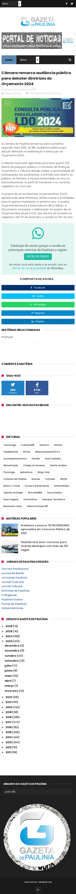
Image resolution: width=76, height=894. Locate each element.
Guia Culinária (53, 458)
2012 (9, 747)
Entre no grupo (38, 256)
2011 (8, 752)
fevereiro (12, 691)
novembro (12, 650)
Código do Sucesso (34, 465)
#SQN (63, 479)
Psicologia (9, 472)
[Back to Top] (38, 889)
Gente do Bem (58, 465)
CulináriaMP (27, 445)
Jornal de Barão (12, 573)
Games (36, 479)
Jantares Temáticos (53, 499)
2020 (9, 707)
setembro (12, 661)
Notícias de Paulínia (15, 591)
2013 (9, 742)
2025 (9, 631)
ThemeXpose (45, 882)
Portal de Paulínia (13, 604)
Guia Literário (54, 492)
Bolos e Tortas (12, 485)
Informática (30, 499)
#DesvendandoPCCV (47, 451)
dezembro (12, 645)
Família (36, 458)
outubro (11, 656)
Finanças (56, 93)
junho (9, 670)
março (10, 686)
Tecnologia (10, 445)
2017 (9, 722)
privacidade (39, 268)
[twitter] (72, 3)
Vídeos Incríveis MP (37, 506)
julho (8, 666)
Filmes (26, 451)
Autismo (44, 445)
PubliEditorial (11, 451)
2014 (9, 737)
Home (9, 60)
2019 (9, 712)
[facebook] (67, 3)
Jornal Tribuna (12, 586)
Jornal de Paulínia (14, 577)
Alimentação (11, 465)
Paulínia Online (12, 599)
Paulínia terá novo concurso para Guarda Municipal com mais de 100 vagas (44, 546)
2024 (9, 636)
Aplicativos (26, 472)
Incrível (58, 445)
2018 (9, 717)
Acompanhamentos (15, 458)
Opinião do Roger (13, 492)
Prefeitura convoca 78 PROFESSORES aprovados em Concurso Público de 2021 (45, 529)
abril (8, 681)
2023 (9, 641)
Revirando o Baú (13, 506)
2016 (9, 727)
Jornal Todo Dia (12, 582)
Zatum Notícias (12, 608)
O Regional (9, 595)
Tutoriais (50, 479)
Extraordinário (62, 485)
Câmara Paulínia (39, 93)
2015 (9, 732)
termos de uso (21, 268)
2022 (9, 697)
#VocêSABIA (35, 492)
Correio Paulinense (15, 569)
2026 (9, 626)
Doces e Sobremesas (37, 485)
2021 (9, 702)
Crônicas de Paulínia (15, 479)
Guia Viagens (11, 499)
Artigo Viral (43, 472)
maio (8, 676)
